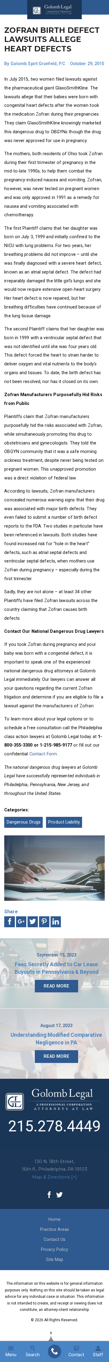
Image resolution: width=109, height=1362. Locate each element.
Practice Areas (54, 1229)
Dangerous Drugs (24, 822)
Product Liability (64, 822)
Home (54, 1219)
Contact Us (54, 1239)
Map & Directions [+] (54, 1177)
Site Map (54, 1259)
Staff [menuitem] (98, 1354)
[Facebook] (49, 1195)
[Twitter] (59, 1195)
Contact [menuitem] (76, 1354)
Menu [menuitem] (10, 1354)
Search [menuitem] (33, 1354)
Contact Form (43, 754)
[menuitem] (54, 1351)
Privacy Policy (54, 1249)
